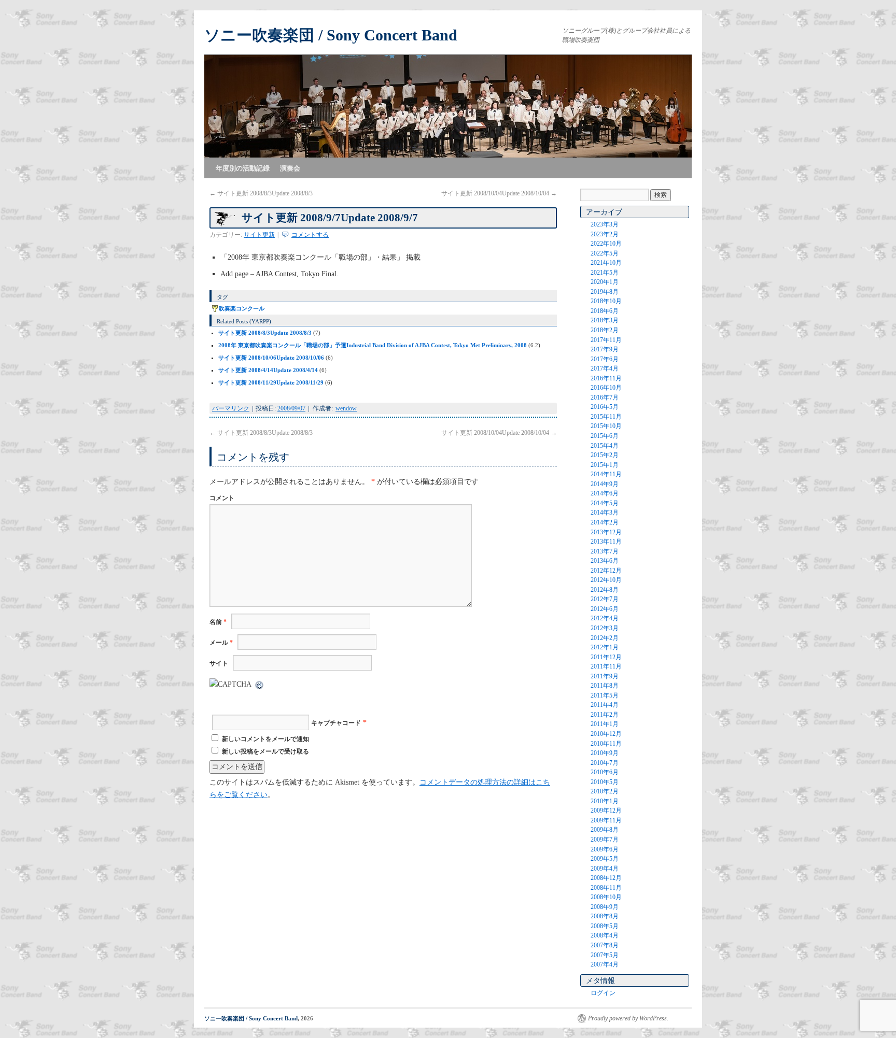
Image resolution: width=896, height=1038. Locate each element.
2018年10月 (606, 301)
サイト (218, 663)
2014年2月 (605, 522)
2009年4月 (605, 868)
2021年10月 (606, 262)
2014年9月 (605, 484)
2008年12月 (606, 877)
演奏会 (290, 168)
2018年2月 (605, 330)
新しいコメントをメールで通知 (265, 739)
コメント (221, 498)
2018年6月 (605, 311)
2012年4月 (605, 618)
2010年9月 (605, 753)
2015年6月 (605, 435)
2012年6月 (605, 609)
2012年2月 (605, 638)
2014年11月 (606, 474)
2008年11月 (606, 887)
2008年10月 (606, 897)
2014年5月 (605, 503)
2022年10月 (606, 243)
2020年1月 (605, 282)
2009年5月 (605, 858)
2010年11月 (606, 743)
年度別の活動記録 (243, 168)
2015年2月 (605, 455)
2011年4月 (605, 704)
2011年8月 (605, 685)
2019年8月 (605, 291)
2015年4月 (605, 445)
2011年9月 (605, 676)
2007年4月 (605, 964)
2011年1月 (605, 724)
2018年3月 (605, 320)
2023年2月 (605, 234)
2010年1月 (605, 801)
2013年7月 (605, 551)
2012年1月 (605, 647)
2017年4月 (605, 368)
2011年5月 (605, 695)
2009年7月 (605, 839)
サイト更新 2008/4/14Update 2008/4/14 (268, 370)
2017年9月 (605, 349)
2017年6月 (605, 359)
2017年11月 (606, 340)
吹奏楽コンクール (241, 308)
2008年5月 (605, 926)
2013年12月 (606, 532)
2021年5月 (605, 272)
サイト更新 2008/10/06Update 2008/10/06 (271, 357)
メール (221, 642)
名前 (218, 621)
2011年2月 (605, 714)
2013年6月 (605, 560)
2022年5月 (605, 253)
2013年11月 (606, 541)
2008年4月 (605, 935)
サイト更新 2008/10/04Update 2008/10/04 (499, 193)
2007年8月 (605, 945)
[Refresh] (259, 684)
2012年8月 (605, 589)
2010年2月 (605, 791)
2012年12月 (606, 570)
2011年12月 (606, 657)
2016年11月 (606, 378)
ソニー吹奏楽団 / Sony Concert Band (330, 35)
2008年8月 (605, 916)
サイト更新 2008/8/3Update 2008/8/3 (261, 193)
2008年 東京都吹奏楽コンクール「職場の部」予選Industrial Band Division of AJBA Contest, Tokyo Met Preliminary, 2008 (372, 345)
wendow (346, 408)
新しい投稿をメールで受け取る (265, 751)
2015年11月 (606, 416)
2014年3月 (605, 512)
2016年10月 (606, 387)
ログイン (603, 993)
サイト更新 (259, 234)
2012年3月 (605, 628)
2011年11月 (606, 666)
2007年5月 (605, 955)
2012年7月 (605, 599)
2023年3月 (605, 224)
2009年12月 (606, 810)
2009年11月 (606, 820)
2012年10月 (606, 580)
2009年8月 (605, 829)
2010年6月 (605, 772)
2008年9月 (605, 907)
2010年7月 (605, 762)
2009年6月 (605, 849)
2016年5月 (605, 406)
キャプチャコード (336, 723)
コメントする (310, 234)
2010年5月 (605, 782)
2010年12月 (606, 733)
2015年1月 (605, 464)
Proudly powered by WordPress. (628, 1018)
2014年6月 (605, 493)
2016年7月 (605, 397)
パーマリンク (230, 408)
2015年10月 (606, 426)
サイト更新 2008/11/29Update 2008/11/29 (271, 382)
